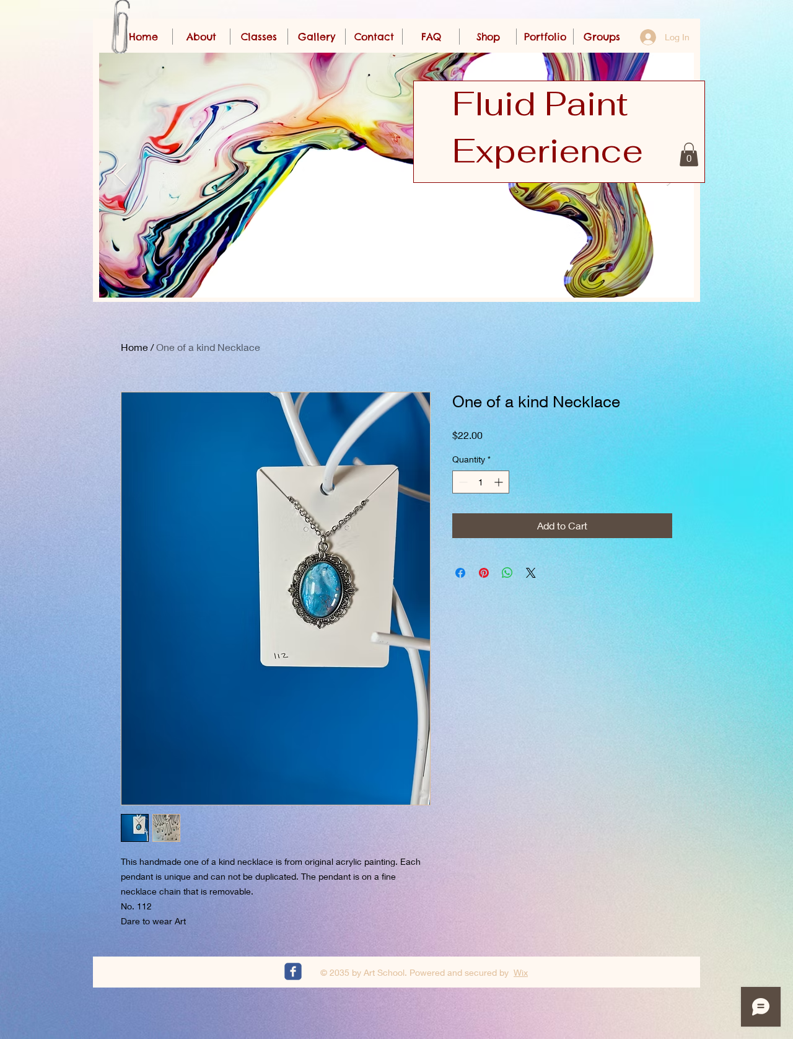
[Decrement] (462, 482)
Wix (521, 972)
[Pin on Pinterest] (483, 572)
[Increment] (499, 482)
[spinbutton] (481, 482)
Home (134, 347)
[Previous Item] (120, 175)
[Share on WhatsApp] (507, 572)
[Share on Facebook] (460, 572)
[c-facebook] (293, 971)
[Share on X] (531, 572)
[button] (689, 154)
